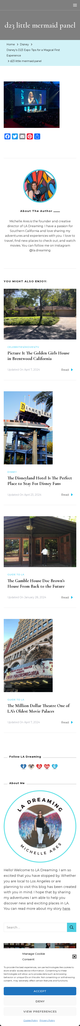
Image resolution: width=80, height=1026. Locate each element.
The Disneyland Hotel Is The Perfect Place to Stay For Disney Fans (39, 480)
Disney (24, 44)
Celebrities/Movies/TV (23, 347)
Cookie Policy (30, 1020)
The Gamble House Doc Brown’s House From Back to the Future (36, 583)
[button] (74, 956)
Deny (40, 1001)
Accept (40, 991)
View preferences (40, 1011)
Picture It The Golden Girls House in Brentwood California (38, 355)
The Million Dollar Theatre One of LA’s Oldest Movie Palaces (38, 708)
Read (65, 369)
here (66, 909)
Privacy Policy (47, 1020)
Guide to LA (15, 574)
